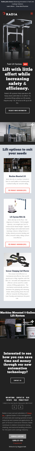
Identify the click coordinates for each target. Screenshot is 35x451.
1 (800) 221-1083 (17, 440)
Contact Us (17, 380)
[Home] (9, 14)
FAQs (15, 400)
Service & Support (17, 436)
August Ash (22, 447)
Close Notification (22, 6)
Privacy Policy (24, 400)
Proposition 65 (17, 443)
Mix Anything (10, 397)
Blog (27, 397)
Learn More (10, 6)
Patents (9, 400)
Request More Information (17, 110)
